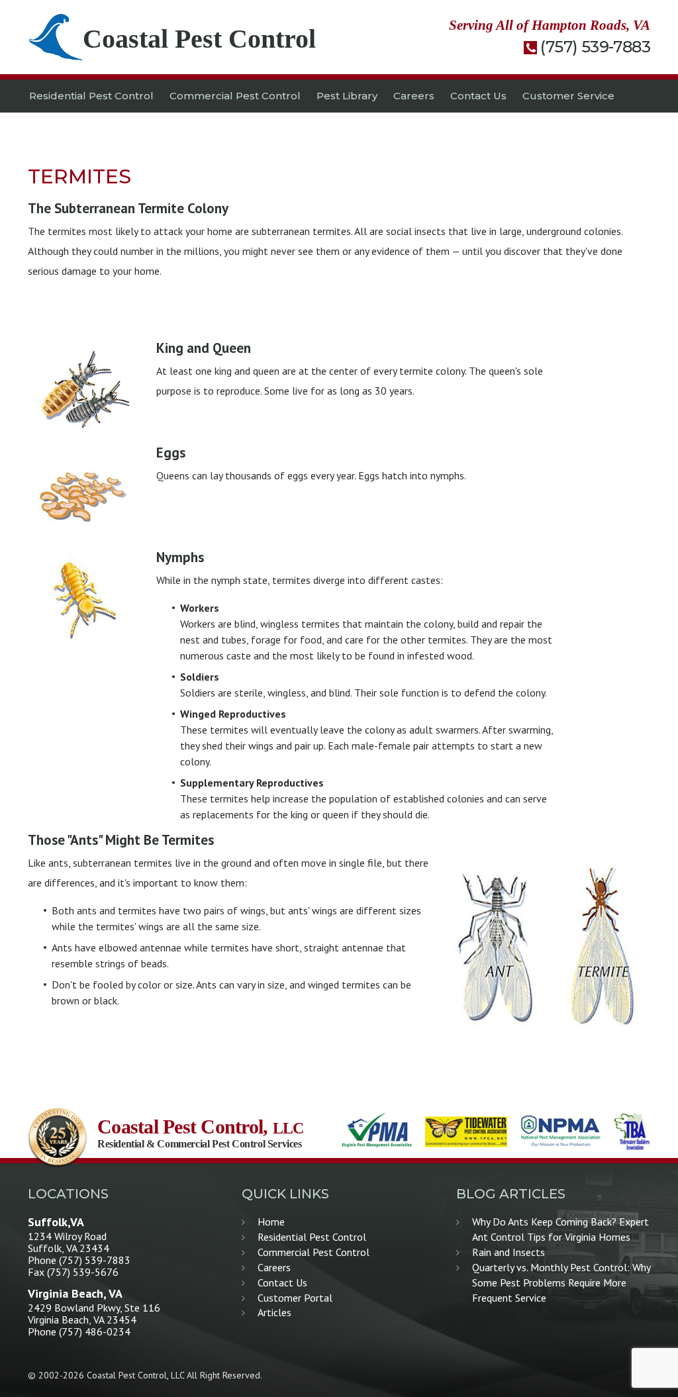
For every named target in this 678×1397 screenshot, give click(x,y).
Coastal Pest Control (199, 39)
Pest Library (346, 95)
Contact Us (478, 95)
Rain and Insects (508, 1252)
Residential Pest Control (91, 95)
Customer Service (568, 95)
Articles (274, 1312)
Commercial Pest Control (235, 95)
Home (271, 1221)
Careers (413, 95)
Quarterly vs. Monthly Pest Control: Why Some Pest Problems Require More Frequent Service (561, 1282)
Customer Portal (295, 1297)
